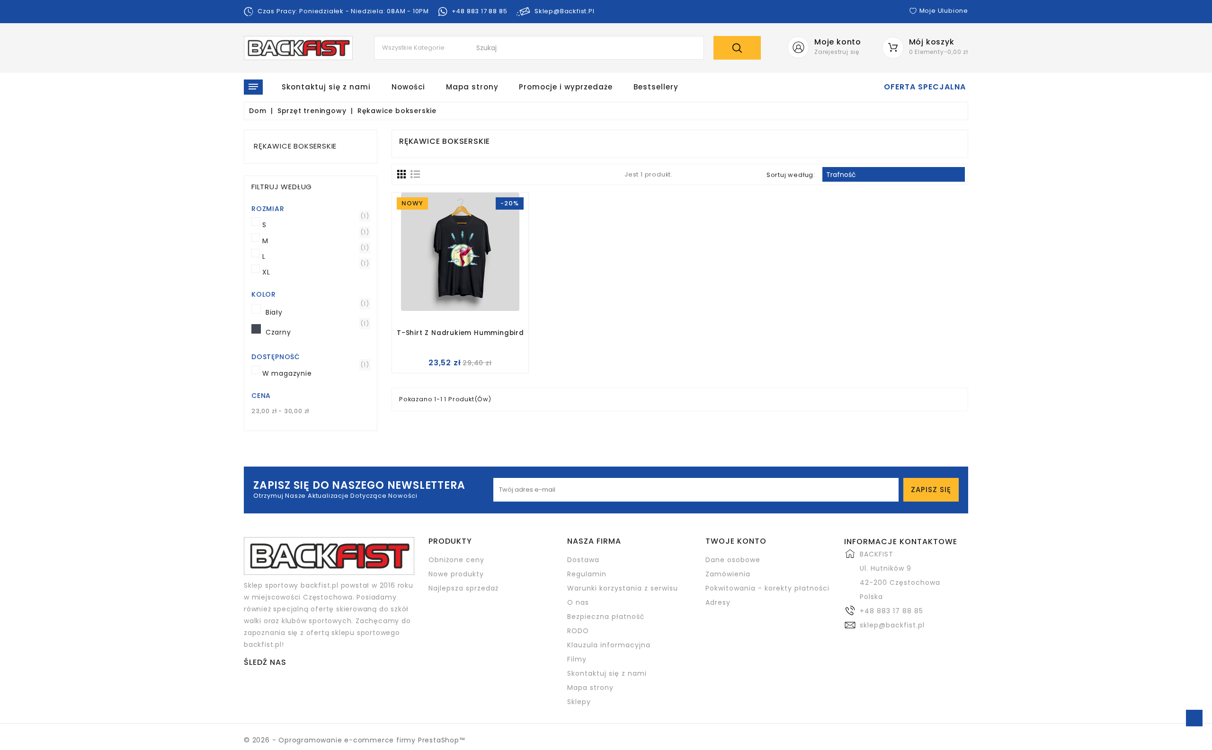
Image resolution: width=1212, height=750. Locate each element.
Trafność (893, 175)
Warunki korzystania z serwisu (622, 588)
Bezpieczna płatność (606, 616)
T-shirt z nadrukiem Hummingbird (460, 333)
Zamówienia (727, 574)
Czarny (317, 332)
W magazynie (314, 373)
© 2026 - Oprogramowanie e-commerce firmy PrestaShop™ (354, 740)
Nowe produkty (456, 574)
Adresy (718, 602)
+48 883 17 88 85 (891, 611)
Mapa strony (472, 87)
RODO (578, 630)
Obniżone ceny (456, 560)
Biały (317, 312)
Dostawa (583, 560)
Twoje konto (735, 541)
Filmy (577, 659)
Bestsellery (655, 87)
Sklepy (579, 701)
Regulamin (586, 574)
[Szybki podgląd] (472, 264)
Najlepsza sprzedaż (463, 588)
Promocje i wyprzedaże (566, 87)
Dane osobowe (732, 560)
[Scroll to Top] (1194, 718)
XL (314, 272)
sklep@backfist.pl (892, 625)
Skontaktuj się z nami (326, 87)
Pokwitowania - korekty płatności (767, 588)
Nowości (408, 87)
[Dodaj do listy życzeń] (449, 264)
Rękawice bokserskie (295, 146)
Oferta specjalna (925, 87)
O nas (578, 602)
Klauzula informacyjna (609, 645)
